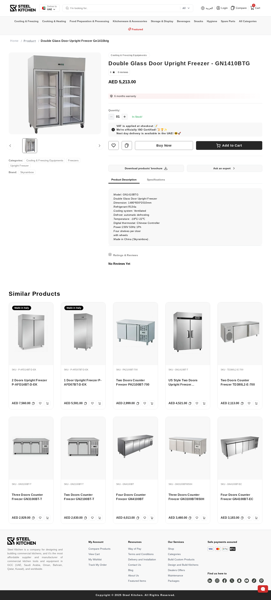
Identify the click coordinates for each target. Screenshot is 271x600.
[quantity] (111, 117)
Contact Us (134, 564)
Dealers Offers (176, 570)
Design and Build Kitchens (183, 564)
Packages (173, 580)
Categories (174, 554)
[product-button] (113, 145)
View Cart (94, 554)
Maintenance (175, 575)
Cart (256, 7)
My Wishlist (95, 559)
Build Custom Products (181, 559)
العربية (209, 8)
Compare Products (99, 548)
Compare (241, 7)
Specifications (156, 179)
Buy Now (164, 145)
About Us (133, 575)
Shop (171, 548)
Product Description (124, 179)
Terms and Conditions (141, 554)
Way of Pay (134, 548)
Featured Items (137, 580)
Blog (130, 570)
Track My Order (97, 564)
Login (224, 7)
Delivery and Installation (142, 559)
